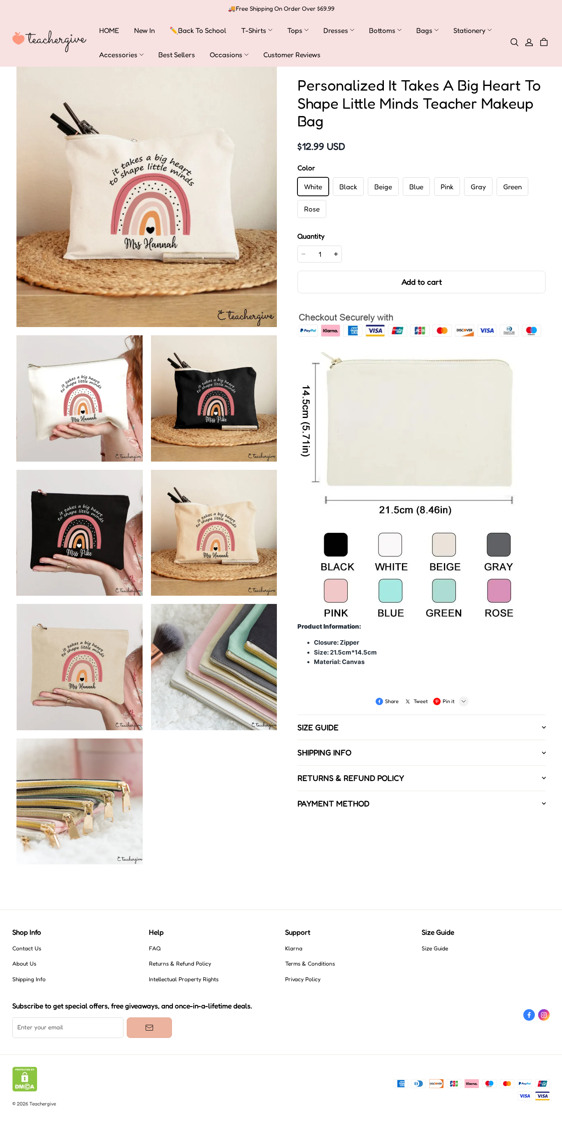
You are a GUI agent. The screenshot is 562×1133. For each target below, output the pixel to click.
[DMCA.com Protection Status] (24, 1089)
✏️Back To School (198, 30)
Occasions (226, 54)
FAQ (155, 948)
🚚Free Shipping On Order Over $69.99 (281, 8)
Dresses (335, 30)
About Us (24, 963)
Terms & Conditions (310, 963)
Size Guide (435, 948)
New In (144, 30)
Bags (424, 30)
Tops (294, 30)
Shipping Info (29, 979)
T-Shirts (253, 30)
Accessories (118, 54)
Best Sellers (176, 54)
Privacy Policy (302, 979)
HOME (109, 30)
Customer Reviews (291, 54)
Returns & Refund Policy (180, 963)
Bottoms (382, 30)
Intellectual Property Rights (183, 979)
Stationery (469, 30)
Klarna (293, 948)
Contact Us (26, 948)
